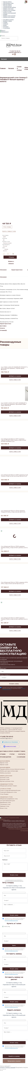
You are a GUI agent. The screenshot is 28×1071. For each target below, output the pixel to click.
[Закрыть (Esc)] (0, 1069)
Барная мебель (7, 4)
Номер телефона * (5, 675)
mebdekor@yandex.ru (15, 52)
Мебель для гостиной (9, 15)
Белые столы (3, 808)
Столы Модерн (4, 794)
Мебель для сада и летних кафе (9, 771)
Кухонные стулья (4, 779)
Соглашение (24, 830)
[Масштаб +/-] (5, 1069)
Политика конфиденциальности (18, 829)
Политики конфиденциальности (11, 920)
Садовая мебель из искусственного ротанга (12, 769)
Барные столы (4, 762)
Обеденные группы (6, 784)
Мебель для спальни (9, 17)
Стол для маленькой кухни (7, 800)
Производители (5, 757)
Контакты (5, 26)
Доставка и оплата (8, 19)
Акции (5, 25)
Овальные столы (4, 806)
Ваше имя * (3, 668)
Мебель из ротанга (5, 773)
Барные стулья (4, 764)
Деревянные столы (5, 802)
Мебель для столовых (9, 10)
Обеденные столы (8, 3)
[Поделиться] (2, 1069)
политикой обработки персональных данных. (14, 880)
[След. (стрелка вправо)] (2, 1070)
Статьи (11, 754)
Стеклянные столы (5, 804)
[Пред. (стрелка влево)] (0, 1070)
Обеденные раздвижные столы (9, 798)
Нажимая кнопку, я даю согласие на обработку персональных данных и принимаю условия (13, 688)
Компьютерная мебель (9, 7)
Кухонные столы (4, 777)
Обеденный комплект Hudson (8, 786)
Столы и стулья (7, 11)
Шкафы (5, 14)
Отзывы (5, 22)
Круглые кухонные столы (7, 781)
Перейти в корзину (14, 1056)
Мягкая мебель (7, 1)
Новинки (5, 23)
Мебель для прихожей (9, 13)
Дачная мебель (7, 6)
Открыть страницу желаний (7, 1067)
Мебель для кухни (8, 8)
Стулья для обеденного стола (8, 792)
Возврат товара (7, 21)
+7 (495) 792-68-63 (14, 51)
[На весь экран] (3, 1069)
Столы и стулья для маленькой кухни (10, 790)
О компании (6, 28)
